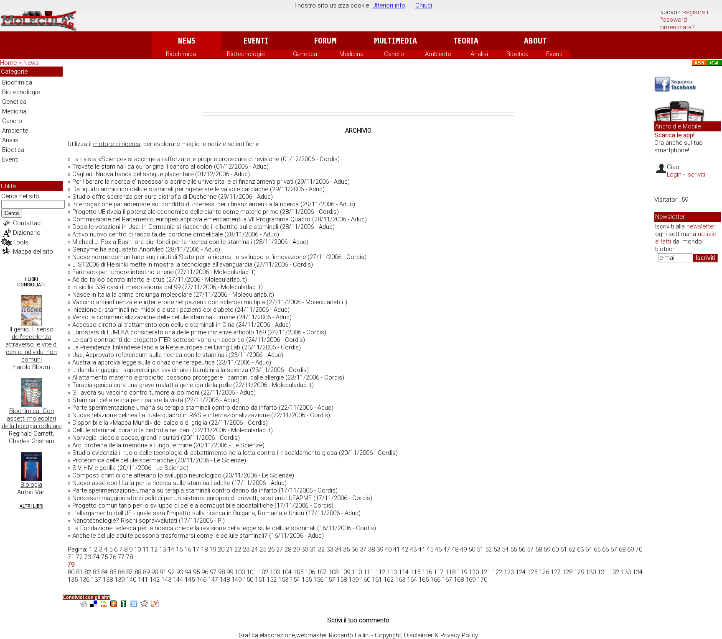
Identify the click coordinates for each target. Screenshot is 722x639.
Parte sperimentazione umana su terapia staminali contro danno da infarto (174, 407)
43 (413, 549)
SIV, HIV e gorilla (94, 468)
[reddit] (144, 604)
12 (154, 549)
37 (363, 549)
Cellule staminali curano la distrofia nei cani (131, 430)
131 (602, 572)
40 (388, 549)
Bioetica (517, 54)
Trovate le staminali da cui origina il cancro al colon (142, 166)
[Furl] (113, 604)
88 (138, 572)
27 (279, 549)
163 (400, 579)
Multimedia (395, 41)
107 (322, 572)
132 (614, 572)
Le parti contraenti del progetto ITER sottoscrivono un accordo (158, 340)
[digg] (83, 604)
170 (482, 579)
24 (254, 549)
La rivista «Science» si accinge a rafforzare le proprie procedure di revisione (175, 159)
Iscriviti (695, 174)
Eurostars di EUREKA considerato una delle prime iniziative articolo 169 (169, 332)
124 (521, 572)
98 (221, 572)
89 (146, 572)
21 (229, 549)
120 (474, 572)
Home (8, 63)
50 (471, 549)
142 (155, 579)
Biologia (31, 484)
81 (79, 572)
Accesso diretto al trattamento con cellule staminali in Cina (153, 324)
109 (345, 572)
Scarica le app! (674, 135)
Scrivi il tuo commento (358, 620)
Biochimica (181, 54)
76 (112, 557)
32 (321, 549)
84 (104, 572)
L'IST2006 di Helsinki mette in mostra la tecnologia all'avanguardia (162, 264)
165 (424, 579)
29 (296, 549)
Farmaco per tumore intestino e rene (122, 272)
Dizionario (27, 232)
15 (179, 549)
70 (639, 549)
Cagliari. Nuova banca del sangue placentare (132, 174)
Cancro (394, 54)
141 (143, 579)
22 (237, 549)
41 (396, 549)
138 (108, 579)
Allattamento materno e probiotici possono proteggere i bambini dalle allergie (178, 377)
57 (530, 549)
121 (485, 572)
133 (626, 572)
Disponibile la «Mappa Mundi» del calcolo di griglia (139, 422)
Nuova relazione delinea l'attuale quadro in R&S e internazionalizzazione (170, 415)
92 (171, 572)
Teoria (465, 41)
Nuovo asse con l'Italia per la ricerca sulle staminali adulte (151, 483)
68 (622, 549)
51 (480, 549)
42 (405, 549)
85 (112, 572)
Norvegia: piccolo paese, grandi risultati (125, 437)
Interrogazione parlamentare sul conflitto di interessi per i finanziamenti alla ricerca (185, 204)
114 (404, 572)
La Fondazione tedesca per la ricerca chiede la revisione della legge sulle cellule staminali (193, 528)
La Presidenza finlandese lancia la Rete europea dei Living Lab (156, 347)
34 (338, 549)
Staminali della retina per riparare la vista (127, 400)
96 (204, 572)
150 (248, 579)
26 (271, 549)
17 (196, 549)
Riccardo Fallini (349, 635)
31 (313, 549)
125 (532, 572)
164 (412, 579)
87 (129, 572)
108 (333, 572)
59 (547, 549)
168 (459, 579)
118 (450, 572)
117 (439, 572)
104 (287, 572)
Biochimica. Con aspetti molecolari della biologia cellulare (31, 418)
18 (204, 549)
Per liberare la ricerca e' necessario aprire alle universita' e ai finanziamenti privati (182, 181)
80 (71, 572)
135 (73, 579)
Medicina (351, 54)
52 (488, 549)
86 (121, 572)
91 (163, 572)
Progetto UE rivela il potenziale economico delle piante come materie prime (175, 212)
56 (522, 549)
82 (87, 572)
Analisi (479, 54)
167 (447, 579)
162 (389, 579)
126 (544, 572)
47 (446, 549)
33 (329, 549)
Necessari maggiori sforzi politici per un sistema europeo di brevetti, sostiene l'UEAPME (192, 498)
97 (213, 572)
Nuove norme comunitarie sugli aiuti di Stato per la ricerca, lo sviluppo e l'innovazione (189, 257)
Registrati (695, 12)
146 (201, 579)
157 (330, 579)
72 (79, 557)
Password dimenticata (675, 23)
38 (371, 549)
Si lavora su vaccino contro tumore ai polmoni (135, 392)
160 (365, 579)
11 (145, 549)
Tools (20, 242)
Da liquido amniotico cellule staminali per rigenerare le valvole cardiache (170, 189)
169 (470, 579)
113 (392, 572)
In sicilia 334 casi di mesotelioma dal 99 (126, 287)
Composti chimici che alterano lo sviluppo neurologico (146, 475)
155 (307, 579)
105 (298, 572)
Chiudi (423, 5)
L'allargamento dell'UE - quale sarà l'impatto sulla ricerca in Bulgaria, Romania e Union (188, 513)
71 (71, 557)
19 (212, 549)
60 (555, 549)
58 (538, 549)
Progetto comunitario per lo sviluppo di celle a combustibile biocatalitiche (172, 505)
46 (438, 549)
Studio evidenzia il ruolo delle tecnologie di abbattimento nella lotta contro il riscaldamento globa (204, 453)
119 (462, 572)
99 (229, 572)
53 (496, 549)
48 (455, 549)
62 (572, 549)
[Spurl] (133, 604)
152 (272, 579)
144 (178, 579)
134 (638, 572)
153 (283, 579)
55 (513, 549)
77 (121, 557)
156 (318, 579)
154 (295, 579)
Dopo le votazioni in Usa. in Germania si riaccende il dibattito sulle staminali (175, 227)
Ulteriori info (388, 5)
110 (357, 572)
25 (262, 549)
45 (430, 549)
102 (263, 572)
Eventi (256, 41)
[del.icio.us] (93, 604)
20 (221, 549)
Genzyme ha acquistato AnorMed (118, 249)
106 (310, 572)
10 (137, 549)
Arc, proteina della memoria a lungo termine (132, 445)
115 (415, 572)
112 (380, 572)
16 (187, 549)
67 (613, 549)
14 (171, 549)
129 (579, 572)
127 (556, 572)
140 (131, 579)
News (186, 41)
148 (225, 579)
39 (379, 549)
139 (119, 579)
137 (96, 579)
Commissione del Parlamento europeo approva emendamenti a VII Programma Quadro (191, 219)
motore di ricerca (116, 144)
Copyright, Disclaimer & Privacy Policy (426, 635)
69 (630, 549)
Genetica (305, 54)
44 (421, 549)
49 (463, 549)
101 (252, 572)
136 (84, 579)
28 (288, 549)
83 (96, 572)
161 (377, 579)
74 (96, 557)
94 (188, 572)
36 (354, 549)
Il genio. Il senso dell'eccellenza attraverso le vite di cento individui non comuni (31, 344)
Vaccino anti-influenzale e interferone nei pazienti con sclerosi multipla (168, 302)
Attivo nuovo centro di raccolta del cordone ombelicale (147, 234)
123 (509, 572)
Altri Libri (31, 506)
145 (190, 579)
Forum (325, 41)
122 (497, 572)
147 (213, 579)
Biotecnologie (245, 54)
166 (435, 579)
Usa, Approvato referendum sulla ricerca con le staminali (149, 355)
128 (567, 572)
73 (87, 557)
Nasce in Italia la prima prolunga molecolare (132, 294)
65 (597, 549)
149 (236, 579)
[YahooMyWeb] (155, 604)
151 (260, 579)
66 (605, 549)
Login (674, 174)
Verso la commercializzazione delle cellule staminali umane (153, 317)
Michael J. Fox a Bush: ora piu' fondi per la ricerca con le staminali (162, 242)
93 (179, 572)
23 (246, 549)
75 (104, 557)
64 (588, 549)
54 (505, 549)
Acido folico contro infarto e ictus (118, 279)
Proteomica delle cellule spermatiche (122, 460)
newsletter (700, 226)
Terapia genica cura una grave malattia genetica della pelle (151, 385)
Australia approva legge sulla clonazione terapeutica (143, 362)
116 (427, 572)
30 (304, 549)
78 (129, 557)
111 (369, 572)
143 (166, 579)
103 (275, 572)
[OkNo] (103, 604)
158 (342, 579)
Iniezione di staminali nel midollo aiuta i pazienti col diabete (152, 309)
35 (346, 549)
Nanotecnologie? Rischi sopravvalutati (124, 520)
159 (353, 579)
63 (580, 549)
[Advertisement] (358, 89)
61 (563, 549)
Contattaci (27, 223)
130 (591, 572)
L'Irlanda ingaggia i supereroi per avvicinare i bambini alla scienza (160, 370)
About (535, 41)
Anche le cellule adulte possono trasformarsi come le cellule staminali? (169, 535)
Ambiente (438, 54)
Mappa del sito (33, 251)
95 (196, 572)
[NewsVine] (123, 604)
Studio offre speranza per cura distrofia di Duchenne (144, 196)
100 (240, 572)
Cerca (12, 213)
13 (162, 549)
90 (154, 572)
